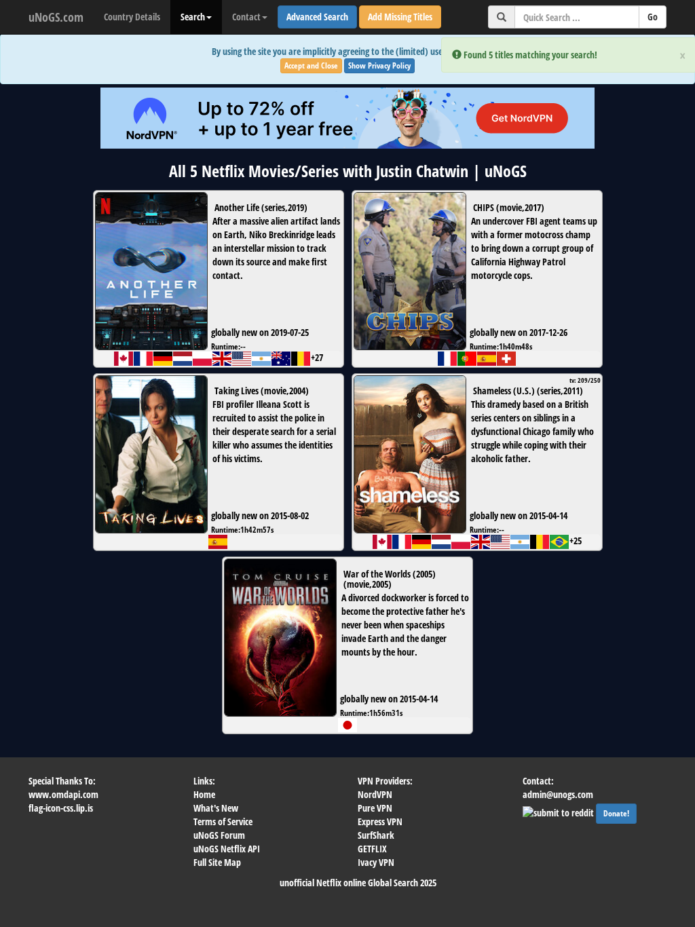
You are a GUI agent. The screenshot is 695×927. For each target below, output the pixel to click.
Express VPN (380, 821)
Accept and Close (311, 65)
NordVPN (375, 794)
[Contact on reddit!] (559, 811)
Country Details (132, 16)
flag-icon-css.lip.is (61, 807)
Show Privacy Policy (379, 65)
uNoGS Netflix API (226, 848)
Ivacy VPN (376, 862)
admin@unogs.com (558, 794)
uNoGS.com (56, 17)
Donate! (616, 813)
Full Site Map (217, 862)
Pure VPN (375, 807)
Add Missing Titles (400, 16)
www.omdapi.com (63, 794)
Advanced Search (317, 16)
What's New (215, 807)
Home (204, 794)
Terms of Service (222, 821)
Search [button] (193, 16)
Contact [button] (246, 16)
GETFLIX (372, 848)
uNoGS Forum (219, 835)
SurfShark (376, 835)
